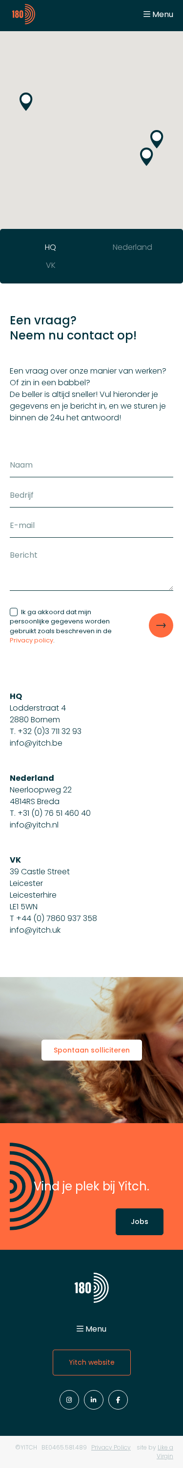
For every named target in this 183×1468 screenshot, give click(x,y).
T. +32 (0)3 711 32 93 (45, 731)
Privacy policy (31, 640)
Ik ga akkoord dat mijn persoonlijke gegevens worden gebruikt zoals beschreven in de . (61, 626)
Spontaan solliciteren (92, 1050)
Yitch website (92, 1362)
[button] (146, 157)
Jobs (139, 1221)
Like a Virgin (165, 1451)
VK (51, 265)
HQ (50, 247)
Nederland (132, 247)
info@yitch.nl (34, 824)
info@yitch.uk (35, 930)
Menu (162, 14)
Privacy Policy (111, 1447)
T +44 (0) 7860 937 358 (53, 918)
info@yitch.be (36, 743)
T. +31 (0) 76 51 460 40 (50, 813)
